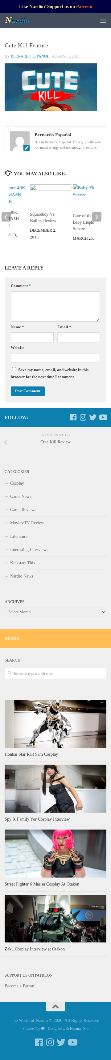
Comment (21, 286)
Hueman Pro (79, 1028)
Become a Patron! (20, 986)
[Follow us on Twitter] (93, 417)
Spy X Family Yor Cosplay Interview (37, 819)
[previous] (6, 217)
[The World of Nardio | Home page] (21, 20)
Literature (18, 536)
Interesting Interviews (29, 549)
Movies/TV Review (27, 523)
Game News (20, 496)
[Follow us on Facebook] (73, 417)
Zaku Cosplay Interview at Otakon (35, 949)
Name (17, 327)
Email (64, 327)
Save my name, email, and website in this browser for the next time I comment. (49, 373)
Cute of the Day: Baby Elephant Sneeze (87, 222)
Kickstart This (22, 563)
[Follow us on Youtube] (102, 417)
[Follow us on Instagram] (83, 417)
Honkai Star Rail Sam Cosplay (31, 754)
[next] (96, 217)
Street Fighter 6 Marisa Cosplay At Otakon (42, 884)
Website (17, 348)
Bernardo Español (30, 56)
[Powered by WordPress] (43, 1028)
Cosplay (17, 483)
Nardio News (21, 576)
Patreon (84, 6)
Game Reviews (23, 509)
